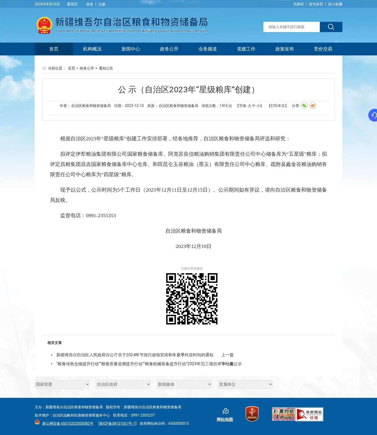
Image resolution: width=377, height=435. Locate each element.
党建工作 (246, 49)
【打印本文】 (278, 106)
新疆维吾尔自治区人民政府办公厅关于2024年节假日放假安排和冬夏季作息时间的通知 (134, 354)
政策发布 (284, 49)
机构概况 (92, 49)
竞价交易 (323, 49)
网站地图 (225, 419)
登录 (89, 4)
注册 (101, 4)
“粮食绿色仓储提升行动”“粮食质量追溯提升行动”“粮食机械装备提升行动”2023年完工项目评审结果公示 (138, 363)
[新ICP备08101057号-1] (117, 423)
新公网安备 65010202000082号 (67, 423)
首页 (53, 49)
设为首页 (316, 4)
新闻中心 (131, 49)
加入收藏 (335, 4)
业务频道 (208, 49)
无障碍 (298, 4)
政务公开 (169, 49)
